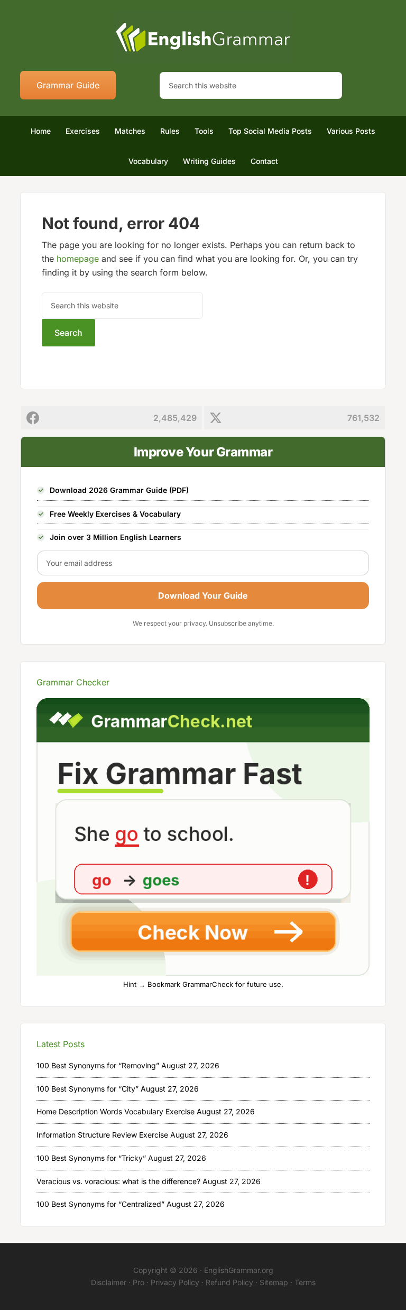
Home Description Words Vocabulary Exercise (115, 1111)
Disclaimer (108, 1282)
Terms (305, 1282)
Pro (138, 1282)
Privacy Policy (175, 1282)
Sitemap (274, 1282)
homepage (78, 258)
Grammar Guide (67, 85)
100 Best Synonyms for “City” (87, 1088)
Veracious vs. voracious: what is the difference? (118, 1181)
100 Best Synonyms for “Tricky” (91, 1157)
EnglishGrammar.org (238, 1270)
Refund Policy (229, 1282)
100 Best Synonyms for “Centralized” (100, 1203)
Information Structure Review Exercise (102, 1134)
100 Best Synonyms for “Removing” (97, 1065)
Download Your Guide (203, 595)
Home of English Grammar (202, 37)
